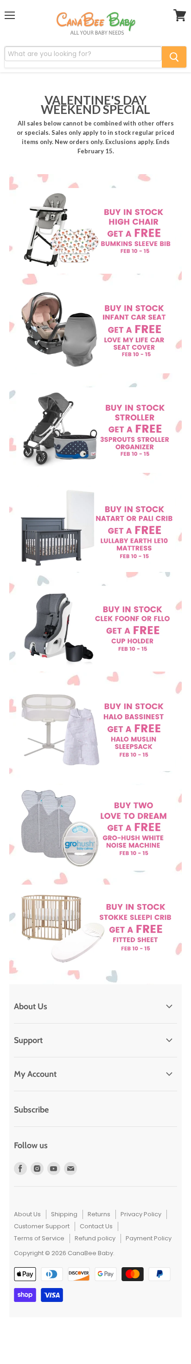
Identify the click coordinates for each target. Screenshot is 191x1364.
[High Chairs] (95, 231)
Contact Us (96, 1226)
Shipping (64, 1214)
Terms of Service (39, 1238)
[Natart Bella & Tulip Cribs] (95, 529)
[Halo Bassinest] (95, 728)
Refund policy (95, 1238)
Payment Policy (149, 1238)
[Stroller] (95, 430)
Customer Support (42, 1226)
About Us (27, 1214)
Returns (99, 1214)
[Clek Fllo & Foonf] (95, 629)
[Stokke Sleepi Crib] (95, 927)
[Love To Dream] (95, 828)
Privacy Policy (141, 1214)
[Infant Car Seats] (95, 330)
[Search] (174, 57)
